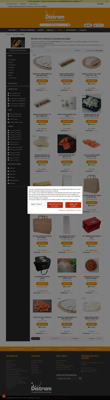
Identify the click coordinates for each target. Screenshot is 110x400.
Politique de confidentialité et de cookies (70, 210)
